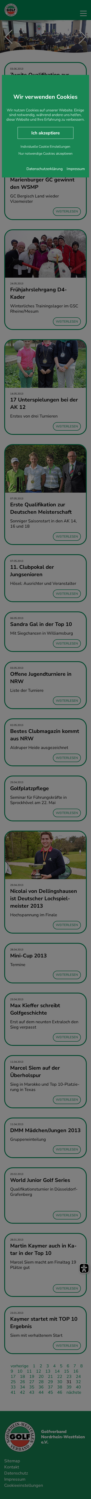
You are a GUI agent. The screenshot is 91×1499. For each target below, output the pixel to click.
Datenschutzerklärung (44, 168)
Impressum (76, 168)
